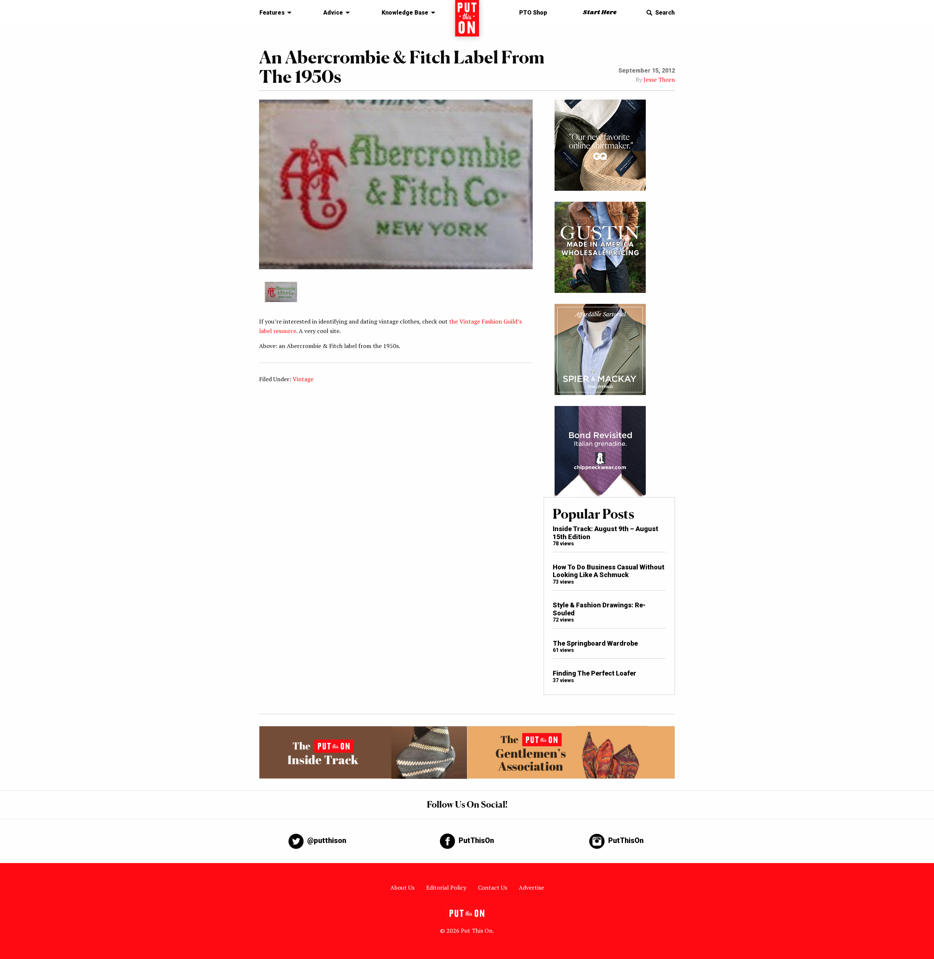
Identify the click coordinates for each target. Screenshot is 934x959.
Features (272, 12)
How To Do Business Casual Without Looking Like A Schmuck (608, 571)
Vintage (303, 379)
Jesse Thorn (659, 80)
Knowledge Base (405, 12)
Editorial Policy (446, 887)
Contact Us (492, 887)
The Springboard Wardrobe (595, 643)
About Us (402, 887)
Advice (333, 12)
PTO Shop (533, 12)
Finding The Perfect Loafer (594, 673)
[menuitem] (273, 13)
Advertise (531, 887)
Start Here (600, 12)
